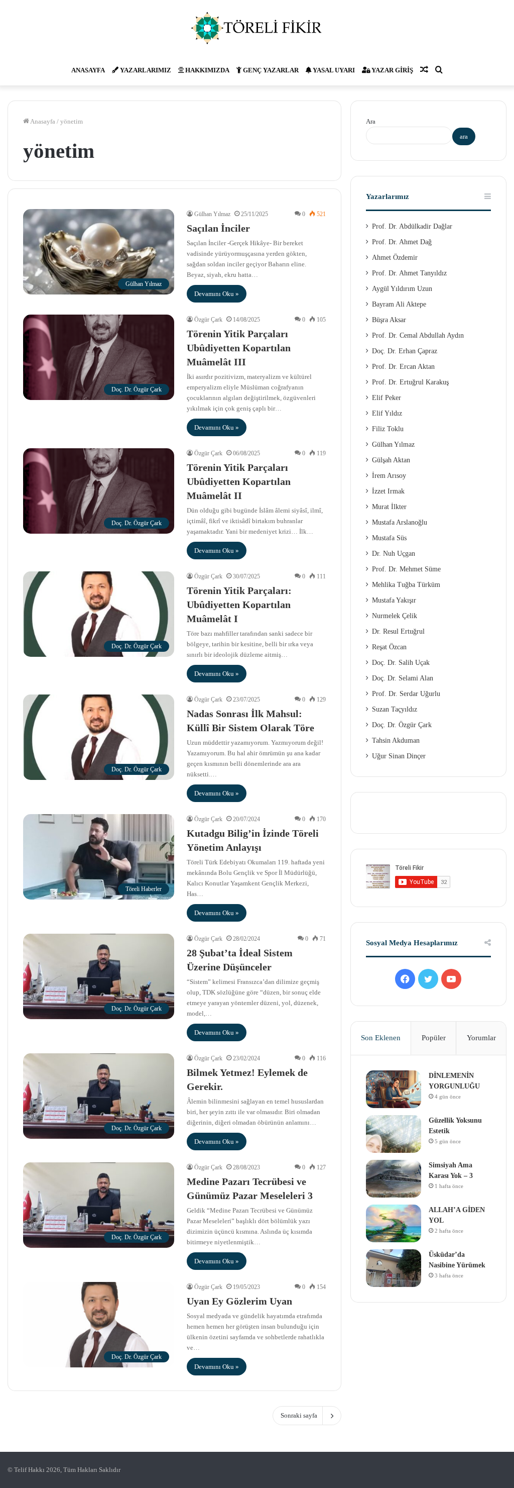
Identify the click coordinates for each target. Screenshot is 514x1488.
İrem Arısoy (389, 475)
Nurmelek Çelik (394, 616)
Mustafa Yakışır (394, 600)
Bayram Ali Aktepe (399, 304)
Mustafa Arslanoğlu (399, 522)
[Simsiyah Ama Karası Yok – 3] (393, 1179)
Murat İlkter (389, 507)
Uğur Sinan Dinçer (399, 756)
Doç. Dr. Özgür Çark (402, 725)
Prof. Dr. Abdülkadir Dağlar (412, 226)
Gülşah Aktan (391, 460)
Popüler (434, 1038)
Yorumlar (481, 1038)
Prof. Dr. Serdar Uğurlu (406, 694)
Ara (370, 121)
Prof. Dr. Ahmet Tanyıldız (409, 273)
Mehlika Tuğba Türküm (406, 584)
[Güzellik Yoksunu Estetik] (393, 1134)
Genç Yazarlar (270, 70)
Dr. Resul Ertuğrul (398, 631)
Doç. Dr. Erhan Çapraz (404, 351)
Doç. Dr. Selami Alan (402, 678)
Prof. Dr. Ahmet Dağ (402, 242)
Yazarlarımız (144, 70)
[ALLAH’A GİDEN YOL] (393, 1223)
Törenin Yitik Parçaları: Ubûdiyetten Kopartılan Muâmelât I (239, 604)
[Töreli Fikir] (257, 27)
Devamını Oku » (216, 293)
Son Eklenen (381, 1038)
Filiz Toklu (388, 429)
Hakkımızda (206, 70)
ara (464, 136)
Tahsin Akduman (396, 740)
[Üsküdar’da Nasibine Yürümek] (393, 1268)
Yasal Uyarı (333, 70)
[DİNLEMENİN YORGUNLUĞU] (393, 1089)
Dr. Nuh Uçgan (393, 553)
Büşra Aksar (389, 320)
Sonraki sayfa (299, 1415)
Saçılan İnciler (218, 228)
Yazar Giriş (391, 70)
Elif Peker (386, 398)
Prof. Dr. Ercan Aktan (403, 366)
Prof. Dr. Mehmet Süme (406, 569)
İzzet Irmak (388, 491)
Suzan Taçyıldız (394, 709)
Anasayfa (88, 70)
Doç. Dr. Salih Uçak (401, 662)
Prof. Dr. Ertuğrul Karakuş (410, 382)
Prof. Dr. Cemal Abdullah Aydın (418, 335)
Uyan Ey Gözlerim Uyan (239, 1301)
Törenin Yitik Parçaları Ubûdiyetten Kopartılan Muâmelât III (239, 347)
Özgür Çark (208, 319)
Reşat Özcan (389, 647)
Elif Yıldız (387, 413)
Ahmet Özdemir (395, 257)
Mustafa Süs (389, 538)
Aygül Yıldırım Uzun (402, 288)
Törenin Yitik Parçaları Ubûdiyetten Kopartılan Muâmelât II (239, 481)
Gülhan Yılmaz (212, 214)
